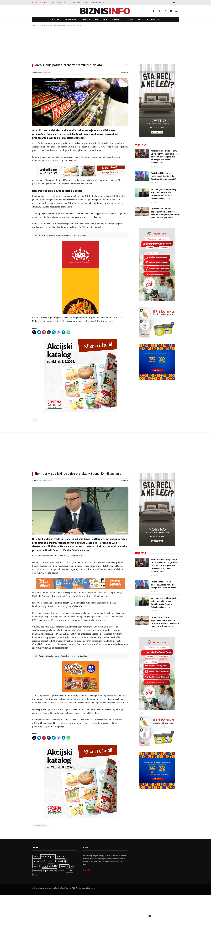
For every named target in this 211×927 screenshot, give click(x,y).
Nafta (45, 866)
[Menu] (33, 11)
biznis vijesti (48, 856)
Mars (35, 420)
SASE (72, 866)
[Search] (174, 2)
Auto (140, 19)
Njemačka (64, 866)
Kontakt (86, 870)
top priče (37, 866)
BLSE (51, 862)
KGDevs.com (90, 888)
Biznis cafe (153, 19)
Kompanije (117, 19)
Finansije (85, 19)
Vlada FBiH (53, 866)
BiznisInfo (38, 72)
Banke (130, 19)
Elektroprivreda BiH (40, 826)
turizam (60, 856)
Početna (56, 19)
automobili (39, 861)
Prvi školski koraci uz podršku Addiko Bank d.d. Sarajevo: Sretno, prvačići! (163, 176)
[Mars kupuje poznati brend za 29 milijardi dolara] (80, 102)
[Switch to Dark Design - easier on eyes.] (178, 2)
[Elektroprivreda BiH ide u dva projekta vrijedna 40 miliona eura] (80, 511)
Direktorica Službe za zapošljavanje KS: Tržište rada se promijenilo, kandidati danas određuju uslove (165, 213)
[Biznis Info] (105, 11)
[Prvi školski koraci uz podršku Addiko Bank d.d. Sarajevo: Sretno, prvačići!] (142, 176)
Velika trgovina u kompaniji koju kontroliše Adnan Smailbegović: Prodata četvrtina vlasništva (79, 2)
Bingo (35, 874)
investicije (61, 861)
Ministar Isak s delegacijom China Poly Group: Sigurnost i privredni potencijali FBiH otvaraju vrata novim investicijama (165, 157)
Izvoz (69, 870)
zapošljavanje (49, 870)
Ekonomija (70, 19)
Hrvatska (61, 870)
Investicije (101, 19)
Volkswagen (37, 871)
